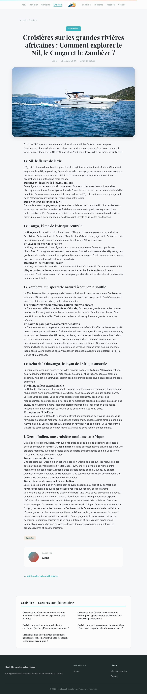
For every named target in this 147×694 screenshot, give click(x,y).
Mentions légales (119, 671)
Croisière (58, 4)
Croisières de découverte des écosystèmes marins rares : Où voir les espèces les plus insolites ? (44, 615)
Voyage (121, 4)
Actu (24, 4)
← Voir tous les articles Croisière (41, 576)
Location (86, 4)
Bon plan (33, 4)
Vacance (111, 4)
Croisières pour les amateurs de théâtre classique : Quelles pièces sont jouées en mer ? (46, 627)
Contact (114, 676)
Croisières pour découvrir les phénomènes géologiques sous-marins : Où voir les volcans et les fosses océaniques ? (45, 637)
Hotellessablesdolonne (20, 667)
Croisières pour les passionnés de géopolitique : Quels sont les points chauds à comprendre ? (101, 627)
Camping (45, 4)
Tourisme (98, 4)
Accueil (23, 20)
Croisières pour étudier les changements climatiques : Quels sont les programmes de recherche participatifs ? (100, 615)
